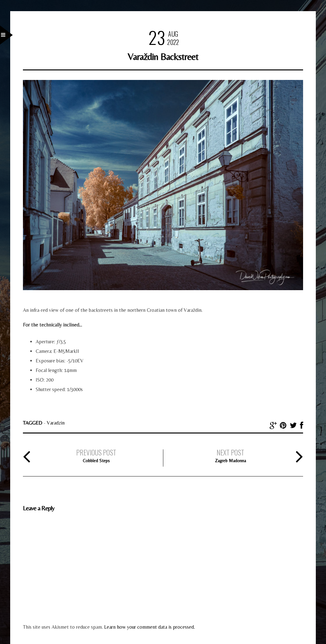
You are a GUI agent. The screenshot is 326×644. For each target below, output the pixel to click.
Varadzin (56, 423)
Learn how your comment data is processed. (149, 627)
